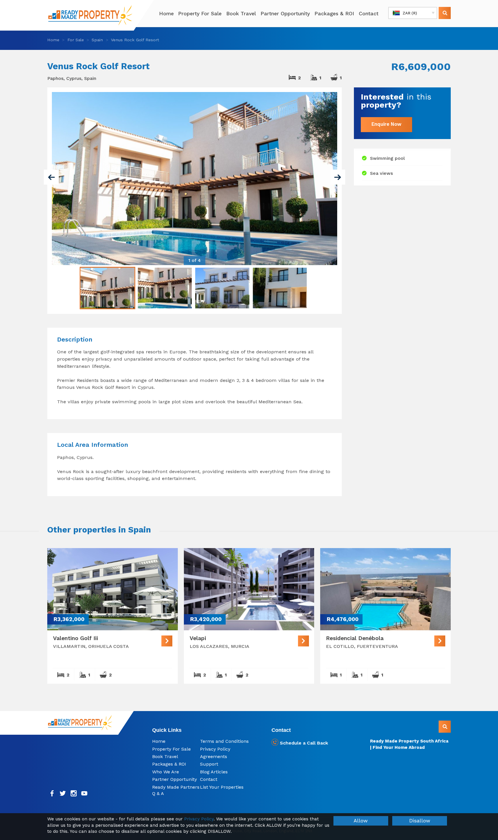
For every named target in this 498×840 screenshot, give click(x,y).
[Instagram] (73, 793)
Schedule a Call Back (303, 743)
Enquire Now (386, 124)
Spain (97, 40)
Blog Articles (214, 772)
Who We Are (165, 772)
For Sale (75, 40)
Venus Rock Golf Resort (135, 40)
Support (209, 764)
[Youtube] (84, 793)
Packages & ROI (334, 13)
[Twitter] (63, 793)
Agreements (213, 756)
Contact (368, 13)
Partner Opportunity (285, 13)
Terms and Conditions (224, 741)
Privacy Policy (215, 749)
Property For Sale (200, 13)
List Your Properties (222, 787)
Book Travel (241, 13)
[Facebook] (52, 793)
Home (166, 13)
